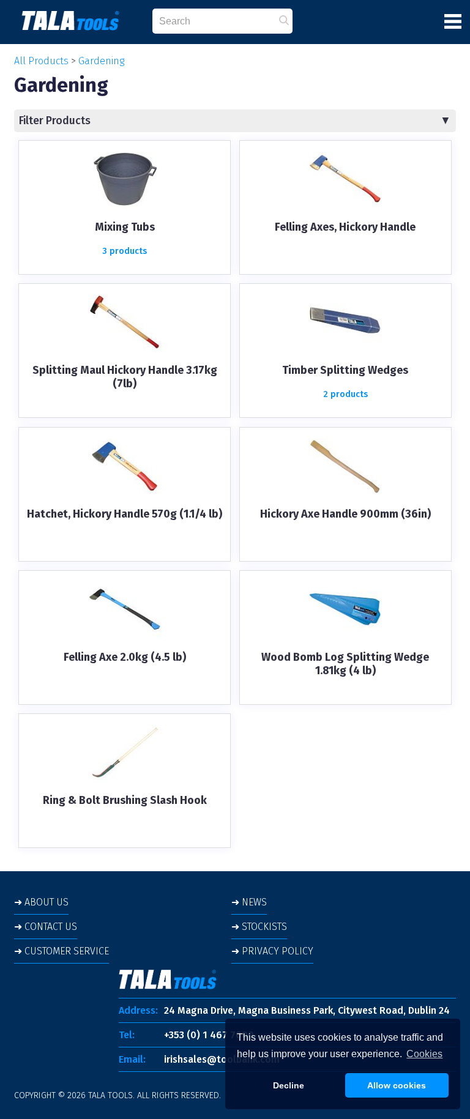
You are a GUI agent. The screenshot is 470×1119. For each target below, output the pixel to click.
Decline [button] (288, 1085)
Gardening (101, 61)
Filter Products (55, 120)
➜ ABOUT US (41, 902)
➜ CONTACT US (45, 926)
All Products (41, 61)
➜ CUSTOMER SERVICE (61, 951)
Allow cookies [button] (396, 1085)
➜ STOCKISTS (259, 926)
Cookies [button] (424, 1054)
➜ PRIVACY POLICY (272, 951)
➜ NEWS (249, 902)
